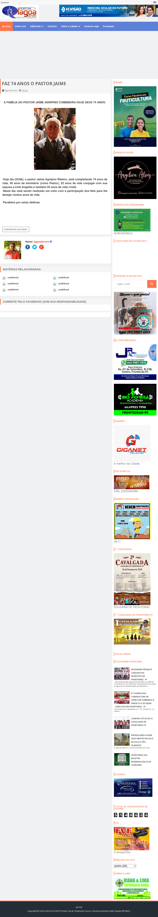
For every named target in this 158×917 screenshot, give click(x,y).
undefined (13, 277)
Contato (52, 26)
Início (7, 26)
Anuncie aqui (91, 26)
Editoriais (35, 26)
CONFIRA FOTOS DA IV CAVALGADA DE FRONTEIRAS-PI (142, 722)
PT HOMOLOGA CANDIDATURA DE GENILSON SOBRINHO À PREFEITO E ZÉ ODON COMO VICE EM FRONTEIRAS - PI (134, 700)
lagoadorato (41, 241)
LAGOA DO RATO (53, 911)
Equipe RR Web (122, 911)
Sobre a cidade (69, 26)
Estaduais (108, 26)
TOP (80, 907)
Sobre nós (20, 26)
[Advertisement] (79, 57)
